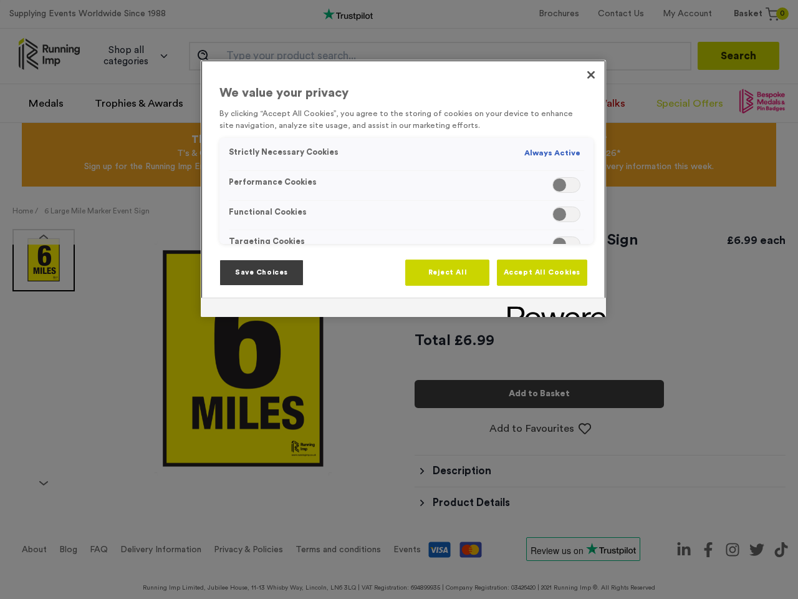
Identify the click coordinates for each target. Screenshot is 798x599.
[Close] (591, 75)
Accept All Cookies (542, 272)
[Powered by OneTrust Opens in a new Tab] (552, 309)
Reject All (448, 272)
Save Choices (261, 272)
